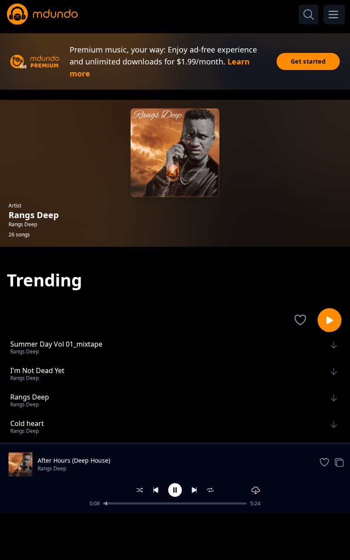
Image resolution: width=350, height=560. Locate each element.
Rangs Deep (52, 468)
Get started (308, 61)
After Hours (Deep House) (74, 460)
